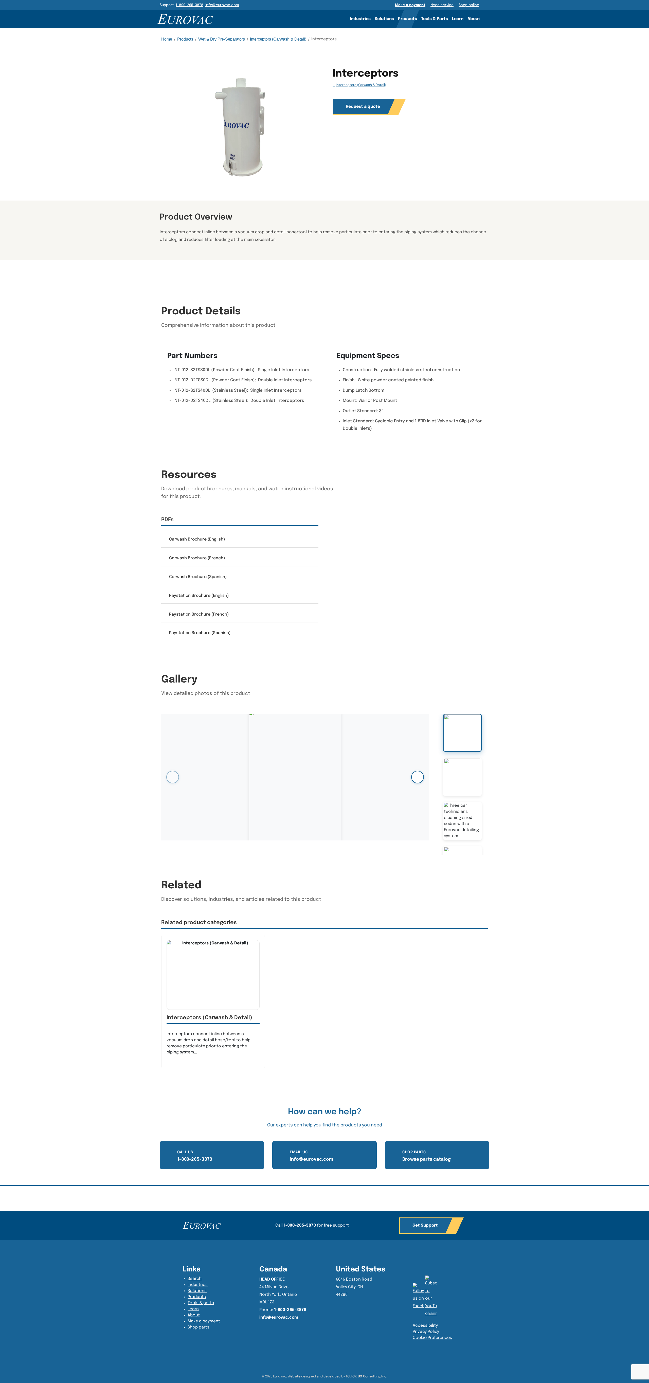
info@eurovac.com (222, 5)
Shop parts (198, 1327)
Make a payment (410, 5)
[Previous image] (172, 777)
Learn (457, 19)
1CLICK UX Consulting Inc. (366, 1376)
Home (166, 39)
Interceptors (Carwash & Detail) (278, 39)
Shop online (469, 5)
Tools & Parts (434, 19)
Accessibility (425, 1325)
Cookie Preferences (432, 1338)
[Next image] (417, 777)
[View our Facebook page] (431, 1296)
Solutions (384, 19)
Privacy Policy (426, 1332)
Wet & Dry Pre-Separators (221, 39)
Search (489, 19)
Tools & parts (201, 1303)
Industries (360, 19)
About (473, 19)
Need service (442, 5)
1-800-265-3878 (189, 5)
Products (407, 19)
